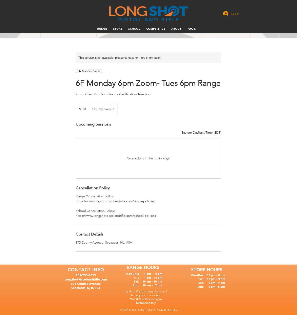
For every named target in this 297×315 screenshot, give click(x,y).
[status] (201, 132)
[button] (155, 28)
